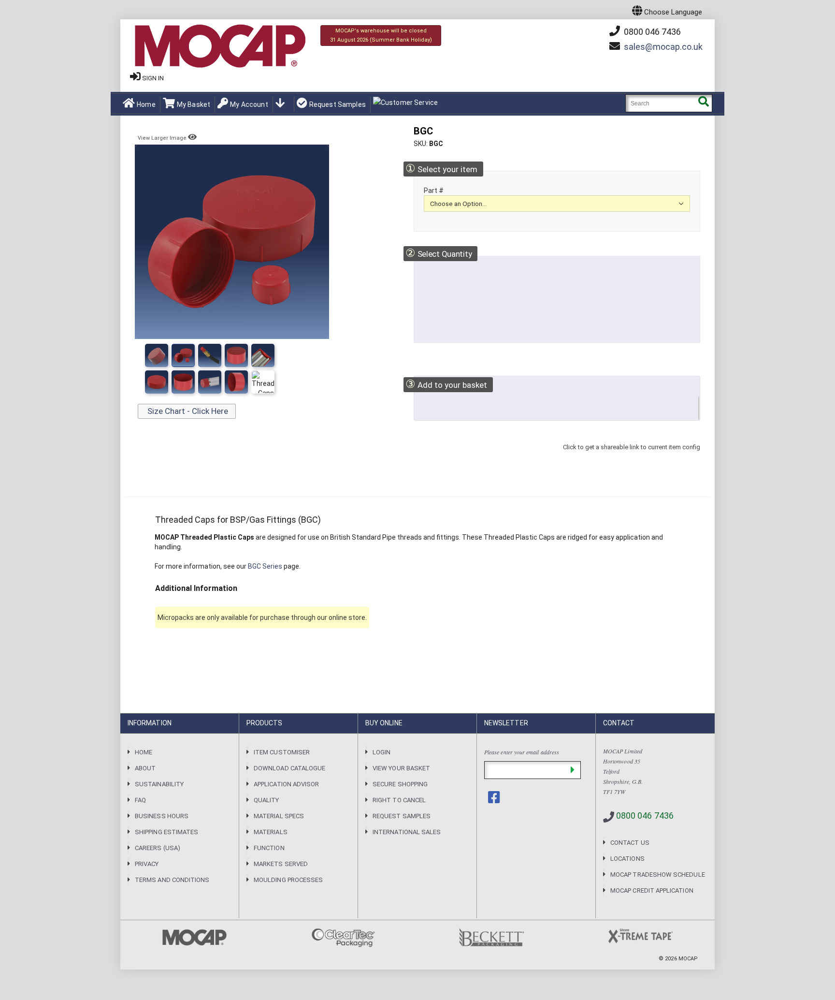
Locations (627, 858)
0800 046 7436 (651, 32)
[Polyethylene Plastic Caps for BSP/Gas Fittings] (262, 355)
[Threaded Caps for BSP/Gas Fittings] (156, 355)
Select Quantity (438, 253)
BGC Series (265, 566)
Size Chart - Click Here (186, 411)
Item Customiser (282, 752)
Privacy (146, 864)
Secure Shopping (400, 784)
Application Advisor (286, 784)
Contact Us (629, 842)
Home (146, 104)
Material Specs (279, 816)
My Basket (193, 104)
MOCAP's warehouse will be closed (381, 35)
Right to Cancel (399, 800)
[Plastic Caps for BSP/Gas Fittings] (236, 355)
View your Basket (401, 768)
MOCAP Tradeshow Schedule (657, 874)
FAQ (140, 800)
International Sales (407, 832)
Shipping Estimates (166, 832)
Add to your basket (446, 384)
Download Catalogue (289, 768)
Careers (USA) (157, 848)
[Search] (703, 103)
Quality (266, 800)
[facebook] (495, 797)
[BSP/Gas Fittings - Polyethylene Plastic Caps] (209, 355)
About (145, 768)
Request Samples (337, 104)
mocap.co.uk (663, 47)
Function (269, 848)
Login (381, 752)
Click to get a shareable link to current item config (631, 456)
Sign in (153, 78)
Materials (271, 832)
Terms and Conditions (172, 879)
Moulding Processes (288, 879)
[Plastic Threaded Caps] (183, 355)
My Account (249, 104)
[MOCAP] (219, 46)
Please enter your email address (521, 752)
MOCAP (688, 959)
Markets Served (281, 864)
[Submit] (572, 770)
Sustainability (159, 784)
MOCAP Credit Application (651, 890)
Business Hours (161, 816)
